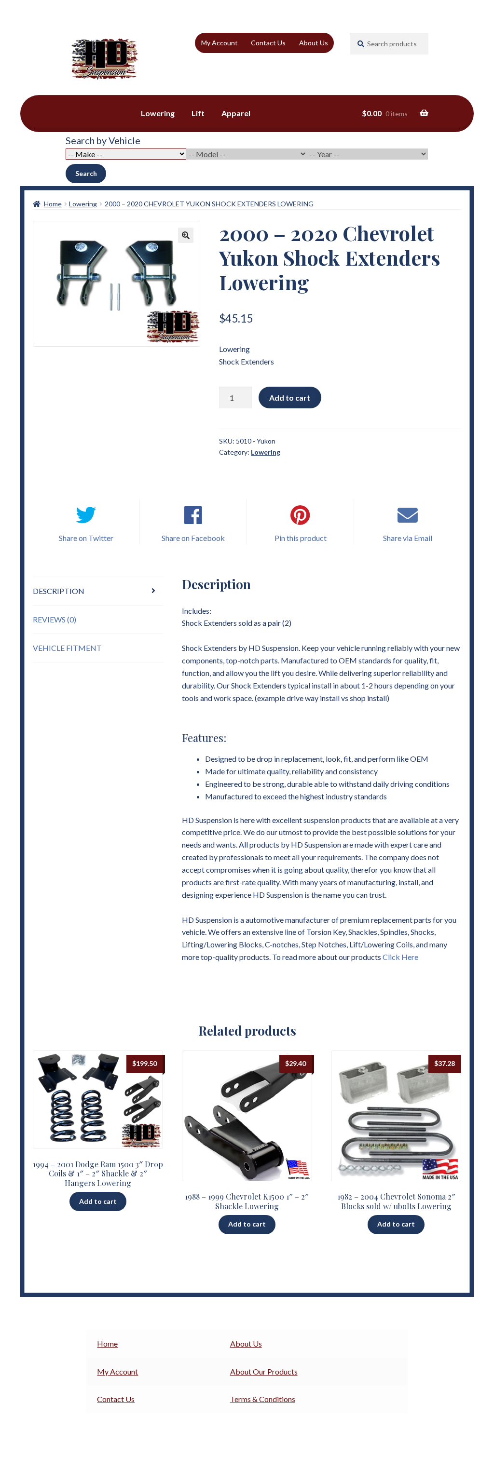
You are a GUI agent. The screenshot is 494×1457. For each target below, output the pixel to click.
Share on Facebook (193, 537)
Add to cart (289, 397)
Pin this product (300, 537)
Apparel (235, 113)
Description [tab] (58, 590)
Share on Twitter (86, 537)
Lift (198, 113)
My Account (219, 43)
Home (53, 204)
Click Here (400, 956)
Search (86, 173)
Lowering (158, 113)
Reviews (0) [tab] (54, 619)
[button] (185, 235)
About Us (313, 43)
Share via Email (407, 537)
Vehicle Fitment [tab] (67, 647)
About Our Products (264, 1371)
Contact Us (268, 43)
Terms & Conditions (262, 1398)
